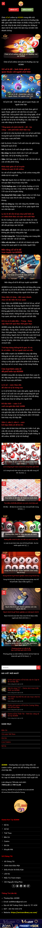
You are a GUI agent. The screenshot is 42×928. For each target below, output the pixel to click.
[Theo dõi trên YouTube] (24, 886)
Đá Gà (4, 738)
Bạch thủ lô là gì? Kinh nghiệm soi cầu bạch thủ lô (21, 612)
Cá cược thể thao (8, 734)
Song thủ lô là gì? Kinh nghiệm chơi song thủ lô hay (21, 576)
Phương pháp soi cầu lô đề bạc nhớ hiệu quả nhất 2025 (21, 649)
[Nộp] (38, 668)
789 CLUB (16, 785)
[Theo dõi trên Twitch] (28, 886)
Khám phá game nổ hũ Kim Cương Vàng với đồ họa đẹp (23, 706)
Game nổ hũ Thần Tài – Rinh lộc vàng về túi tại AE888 (23, 715)
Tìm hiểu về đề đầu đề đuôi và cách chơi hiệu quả (21, 503)
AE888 (20, 17)
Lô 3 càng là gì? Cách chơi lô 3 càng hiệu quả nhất (21, 467)
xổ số (8, 17)
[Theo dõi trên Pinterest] (17, 886)
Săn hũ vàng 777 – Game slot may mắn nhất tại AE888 (23, 689)
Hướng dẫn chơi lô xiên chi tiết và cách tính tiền (21, 539)
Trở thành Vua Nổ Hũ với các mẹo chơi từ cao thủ (24, 698)
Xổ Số (4, 750)
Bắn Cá (4, 730)
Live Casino (6, 742)
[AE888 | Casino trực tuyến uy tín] (21, 3)
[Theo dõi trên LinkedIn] (21, 886)
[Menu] (3, 3)
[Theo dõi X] (13, 886)
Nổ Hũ (4, 746)
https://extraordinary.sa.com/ (24, 912)
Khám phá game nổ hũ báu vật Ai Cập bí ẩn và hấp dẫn (23, 681)
